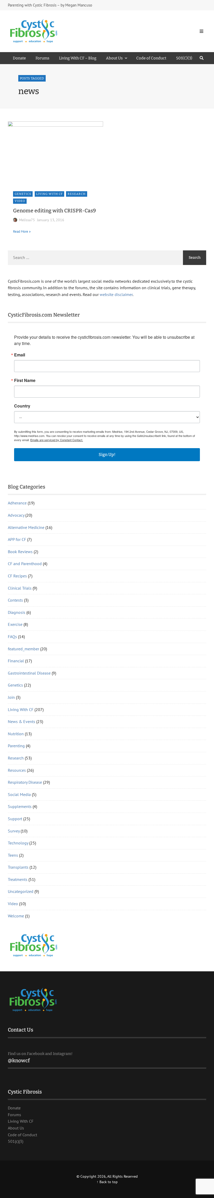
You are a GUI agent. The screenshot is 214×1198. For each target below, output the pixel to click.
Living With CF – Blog (77, 58)
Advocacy (16, 515)
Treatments (17, 879)
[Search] (201, 58)
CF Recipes (17, 575)
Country (22, 406)
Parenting (16, 745)
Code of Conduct (151, 58)
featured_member (23, 648)
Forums (42, 58)
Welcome (16, 915)
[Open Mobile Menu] (201, 31)
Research (77, 194)
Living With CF (49, 194)
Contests (15, 600)
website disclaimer (116, 294)
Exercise (15, 624)
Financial (16, 660)
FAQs (12, 636)
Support (15, 818)
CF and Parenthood (25, 563)
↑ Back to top (107, 1182)
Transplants (18, 867)
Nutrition (16, 733)
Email (19, 355)
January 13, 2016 (50, 220)
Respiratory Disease (25, 782)
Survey (14, 830)
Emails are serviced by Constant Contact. (56, 440)
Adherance (17, 502)
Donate (19, 58)
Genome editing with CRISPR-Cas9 (54, 211)
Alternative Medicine (26, 527)
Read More (20, 231)
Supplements (20, 806)
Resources (17, 770)
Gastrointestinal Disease (29, 673)
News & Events (21, 721)
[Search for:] (95, 257)
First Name (24, 380)
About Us (114, 58)
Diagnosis (16, 612)
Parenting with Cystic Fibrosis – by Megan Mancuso (50, 5)
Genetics (23, 194)
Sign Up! (107, 454)
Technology (18, 842)
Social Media (19, 794)
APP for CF (17, 539)
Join (11, 697)
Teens (13, 855)
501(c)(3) (15, 1141)
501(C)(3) (184, 58)
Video (20, 201)
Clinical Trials (20, 588)
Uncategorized (20, 891)
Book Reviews (20, 551)
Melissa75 (27, 220)
